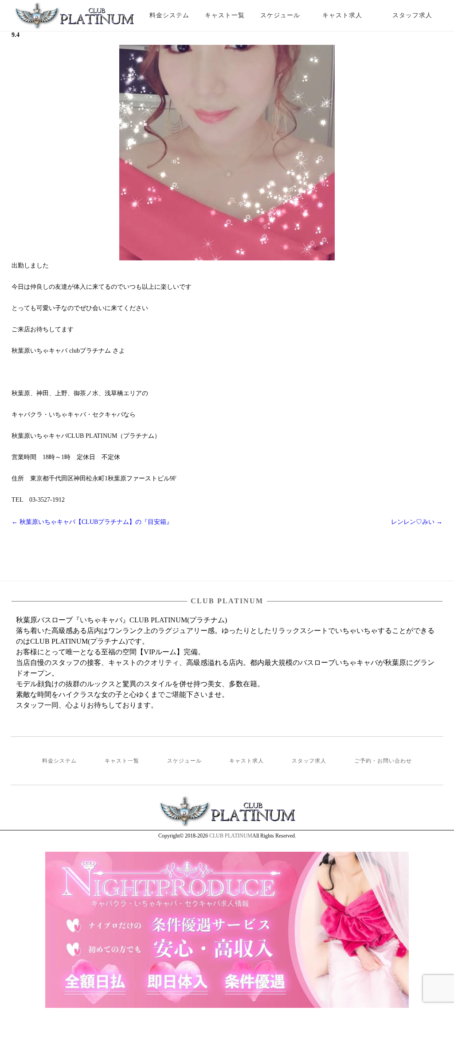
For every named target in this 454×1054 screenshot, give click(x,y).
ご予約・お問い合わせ (383, 761)
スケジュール (280, 15)
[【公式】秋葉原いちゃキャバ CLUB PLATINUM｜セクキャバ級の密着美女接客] (74, 19)
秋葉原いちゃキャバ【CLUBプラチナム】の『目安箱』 (92, 522)
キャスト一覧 (225, 15)
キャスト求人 (349, 15)
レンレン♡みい (416, 522)
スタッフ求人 (420, 15)
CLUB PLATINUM (230, 836)
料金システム (169, 15)
